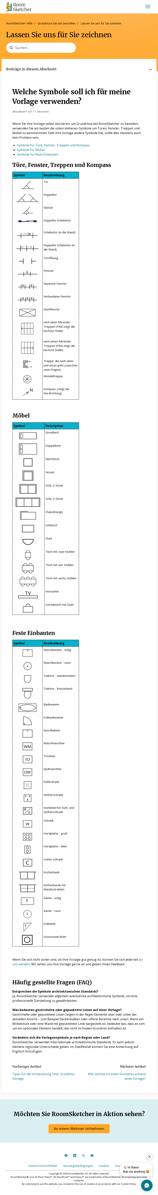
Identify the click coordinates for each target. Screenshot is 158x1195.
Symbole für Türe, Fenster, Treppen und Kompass (53, 145)
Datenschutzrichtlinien (42, 1166)
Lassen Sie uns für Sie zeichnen (101, 23)
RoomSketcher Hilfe (19, 23)
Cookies (104, 1166)
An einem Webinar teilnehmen (79, 1128)
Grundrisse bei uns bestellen (57, 23)
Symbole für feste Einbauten (37, 154)
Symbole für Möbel (31, 150)
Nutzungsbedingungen (78, 1166)
